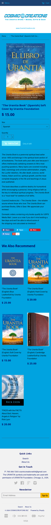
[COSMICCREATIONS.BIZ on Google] (28, 483)
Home (4, 36)
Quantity (5, 133)
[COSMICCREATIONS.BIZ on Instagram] (35, 483)
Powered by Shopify (37, 510)
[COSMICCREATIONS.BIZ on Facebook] (22, 483)
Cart (47, 3)
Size (3, 122)
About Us (25, 462)
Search (26, 458)
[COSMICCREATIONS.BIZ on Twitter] (16, 483)
